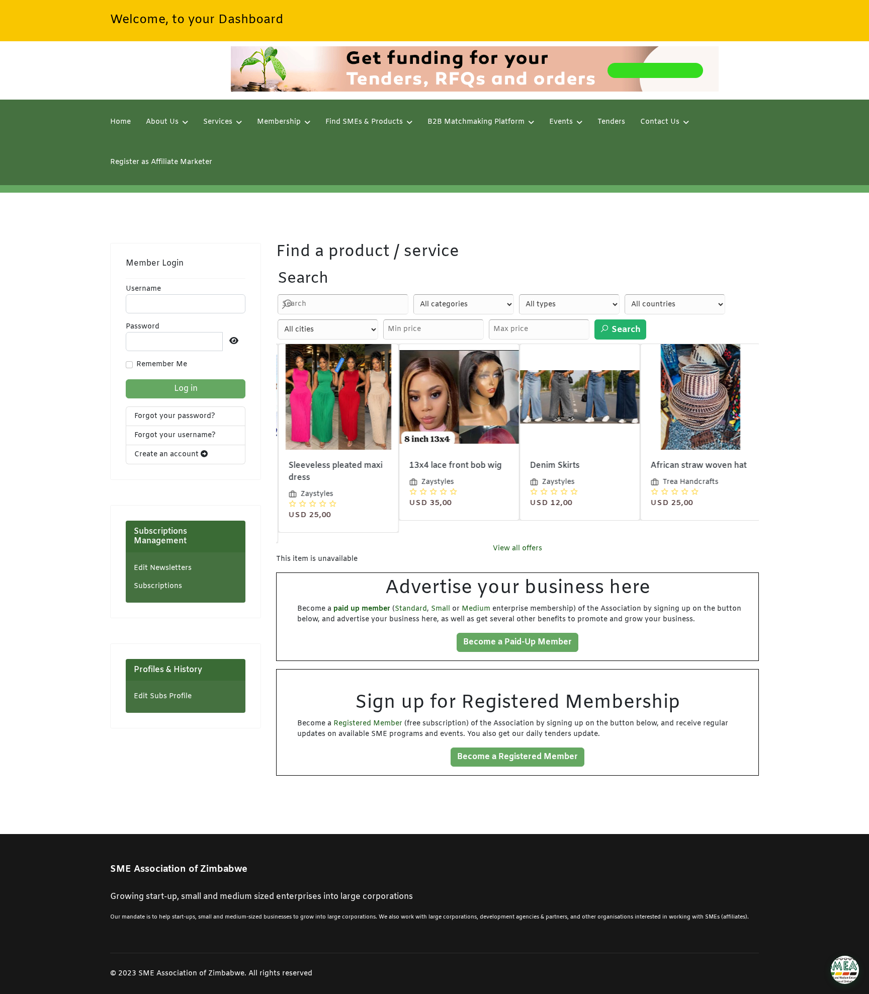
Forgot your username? (175, 435)
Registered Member (367, 723)
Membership (279, 122)
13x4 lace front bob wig (453, 465)
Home (120, 122)
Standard (411, 609)
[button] (845, 970)
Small (440, 609)
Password (142, 327)
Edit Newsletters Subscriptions (163, 577)
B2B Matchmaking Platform (476, 122)
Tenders (611, 122)
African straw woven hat (697, 465)
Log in (186, 388)
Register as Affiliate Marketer (161, 162)
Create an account (167, 454)
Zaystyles (315, 494)
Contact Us (659, 122)
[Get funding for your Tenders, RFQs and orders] (475, 69)
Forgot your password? (174, 416)
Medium (476, 609)
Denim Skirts (553, 465)
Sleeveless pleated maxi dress (334, 471)
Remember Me (161, 364)
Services (217, 122)
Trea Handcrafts (689, 482)
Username (143, 289)
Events (561, 122)
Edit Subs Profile (163, 696)
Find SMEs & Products (364, 122)
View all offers (517, 548)
